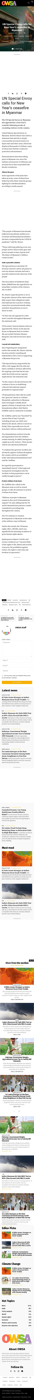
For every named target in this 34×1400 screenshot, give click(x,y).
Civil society (5, 41)
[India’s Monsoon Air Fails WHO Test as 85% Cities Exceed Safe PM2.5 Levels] (17, 891)
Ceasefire (15, 600)
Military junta (25, 602)
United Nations (26, 604)
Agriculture (6, 695)
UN (19, 604)
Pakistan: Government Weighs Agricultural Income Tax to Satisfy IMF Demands (16, 733)
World (28, 36)
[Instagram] (18, 1371)
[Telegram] (26, 93)
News (16, 38)
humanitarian (23, 600)
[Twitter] (21, 93)
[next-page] (19, 1111)
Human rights (8, 36)
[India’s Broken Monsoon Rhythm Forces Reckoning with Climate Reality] (6, 1291)
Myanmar (21, 36)
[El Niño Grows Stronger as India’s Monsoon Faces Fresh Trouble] (17, 858)
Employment (6, 807)
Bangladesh (6, 749)
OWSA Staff (19, 48)
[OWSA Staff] (13, 49)
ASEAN (9, 600)
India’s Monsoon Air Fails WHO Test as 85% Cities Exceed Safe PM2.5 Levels (16, 715)
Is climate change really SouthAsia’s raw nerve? (25, 619)
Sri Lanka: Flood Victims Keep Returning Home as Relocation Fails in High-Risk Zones (16, 830)
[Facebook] (8, 93)
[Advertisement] (17, 72)
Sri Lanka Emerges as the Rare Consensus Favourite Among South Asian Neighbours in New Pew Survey (17, 1096)
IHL (29, 600)
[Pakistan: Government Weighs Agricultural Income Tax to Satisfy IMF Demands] (17, 1046)
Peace (15, 36)
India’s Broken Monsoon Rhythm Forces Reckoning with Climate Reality (21, 1290)
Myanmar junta (13, 604)
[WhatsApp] (17, 93)
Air (3, 711)
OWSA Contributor (17, 999)
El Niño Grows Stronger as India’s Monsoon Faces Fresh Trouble (17, 988)
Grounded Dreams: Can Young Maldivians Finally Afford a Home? (14, 812)
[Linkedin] (13, 93)
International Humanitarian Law (11, 602)
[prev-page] (14, 1111)
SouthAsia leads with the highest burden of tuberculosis (7, 619)
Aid (3, 825)
